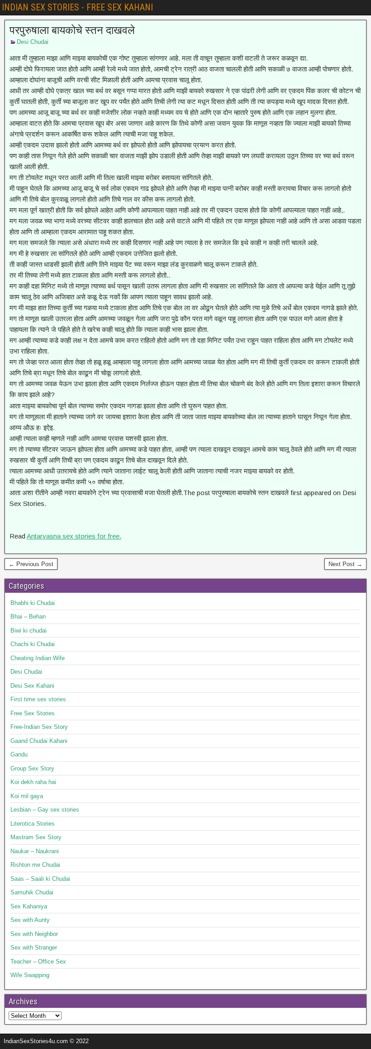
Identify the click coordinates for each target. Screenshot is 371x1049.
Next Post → (345, 564)
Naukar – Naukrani (34, 851)
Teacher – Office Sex (38, 961)
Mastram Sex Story (36, 837)
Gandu (19, 754)
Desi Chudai (32, 41)
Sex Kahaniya (28, 906)
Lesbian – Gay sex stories (44, 809)
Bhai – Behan (28, 616)
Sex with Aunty (30, 920)
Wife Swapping (29, 975)
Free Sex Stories (32, 713)
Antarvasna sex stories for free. (74, 536)
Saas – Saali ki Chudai (40, 878)
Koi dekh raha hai (33, 782)
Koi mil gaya (26, 796)
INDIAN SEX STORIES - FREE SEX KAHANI (77, 7)
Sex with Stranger (33, 947)
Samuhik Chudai (31, 892)
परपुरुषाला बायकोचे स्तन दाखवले (72, 30)
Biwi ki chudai (28, 630)
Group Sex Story (32, 768)
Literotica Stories (32, 823)
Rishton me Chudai (35, 864)
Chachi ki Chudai (32, 644)
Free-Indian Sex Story (39, 726)
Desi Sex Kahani (32, 685)
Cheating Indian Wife (37, 658)
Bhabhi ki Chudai (32, 603)
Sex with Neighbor (34, 934)
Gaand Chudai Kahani (38, 740)
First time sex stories (38, 699)
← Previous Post (31, 564)
